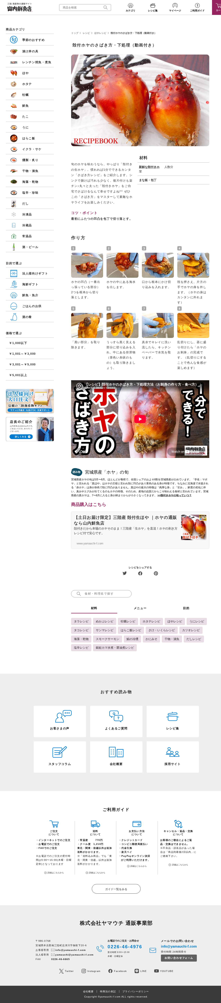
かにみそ (151, 639)
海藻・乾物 (81, 639)
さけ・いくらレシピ (161, 630)
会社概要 (88, 991)
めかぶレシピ (104, 621)
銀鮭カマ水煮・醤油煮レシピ (115, 647)
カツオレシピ (191, 630)
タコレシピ (81, 630)
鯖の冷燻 (132, 639)
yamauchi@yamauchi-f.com (74, 954)
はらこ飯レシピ (131, 630)
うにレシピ (196, 621)
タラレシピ (81, 621)
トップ (74, 33)
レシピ (86, 33)
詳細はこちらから (55, 872)
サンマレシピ (104, 630)
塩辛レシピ (81, 647)
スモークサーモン (107, 639)
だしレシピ (193, 639)
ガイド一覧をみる (116, 889)
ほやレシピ (100, 33)
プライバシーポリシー (135, 991)
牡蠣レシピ (128, 621)
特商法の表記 (108, 991)
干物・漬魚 (172, 639)
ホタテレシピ (151, 621)
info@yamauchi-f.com (70, 950)
